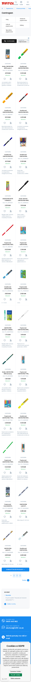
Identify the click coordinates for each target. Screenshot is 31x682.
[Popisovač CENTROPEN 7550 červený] (8, 230)
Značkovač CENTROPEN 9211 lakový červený (23, 111)
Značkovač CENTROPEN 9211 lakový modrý (8, 155)
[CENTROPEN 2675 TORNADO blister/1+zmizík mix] (8, 186)
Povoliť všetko (15, 675)
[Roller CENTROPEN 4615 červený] (8, 359)
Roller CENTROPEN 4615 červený (7, 373)
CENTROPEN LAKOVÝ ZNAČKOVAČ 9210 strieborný (23, 505)
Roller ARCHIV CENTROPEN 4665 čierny (23, 199)
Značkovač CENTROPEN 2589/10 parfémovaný (23, 155)
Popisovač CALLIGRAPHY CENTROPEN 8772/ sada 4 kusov (7, 505)
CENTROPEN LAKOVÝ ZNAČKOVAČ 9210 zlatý (7, 549)
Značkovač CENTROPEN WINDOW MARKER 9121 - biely (23, 549)
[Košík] (21, 3)
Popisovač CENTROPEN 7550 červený (7, 243)
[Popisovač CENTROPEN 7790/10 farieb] (23, 230)
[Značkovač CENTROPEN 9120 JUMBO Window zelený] (23, 54)
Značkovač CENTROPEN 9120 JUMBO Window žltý (23, 417)
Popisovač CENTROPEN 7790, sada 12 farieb (7, 417)
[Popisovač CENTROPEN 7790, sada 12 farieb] (8, 403)
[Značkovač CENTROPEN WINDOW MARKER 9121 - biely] (23, 536)
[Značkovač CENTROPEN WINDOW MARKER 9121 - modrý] (8, 274)
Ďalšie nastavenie (15, 678)
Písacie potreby (20, 8)
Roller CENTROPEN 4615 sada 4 (7, 67)
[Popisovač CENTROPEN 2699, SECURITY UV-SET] (23, 315)
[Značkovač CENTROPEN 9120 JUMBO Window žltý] (23, 403)
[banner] (8, 3)
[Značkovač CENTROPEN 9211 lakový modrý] (8, 142)
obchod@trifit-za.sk (15, 628)
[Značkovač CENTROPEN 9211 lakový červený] (23, 98)
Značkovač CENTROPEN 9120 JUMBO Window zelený (23, 67)
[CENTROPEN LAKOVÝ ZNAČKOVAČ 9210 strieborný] (23, 491)
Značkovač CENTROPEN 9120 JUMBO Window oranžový (8, 111)
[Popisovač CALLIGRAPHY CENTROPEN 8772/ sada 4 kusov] (8, 491)
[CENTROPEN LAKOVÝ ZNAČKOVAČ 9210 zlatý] (8, 536)
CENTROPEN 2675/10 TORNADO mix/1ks (8, 329)
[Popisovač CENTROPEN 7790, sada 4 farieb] (23, 359)
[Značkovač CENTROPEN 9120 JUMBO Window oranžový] (8, 98)
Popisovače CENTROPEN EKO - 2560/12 (23, 287)
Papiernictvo (9, 8)
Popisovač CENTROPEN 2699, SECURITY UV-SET (23, 329)
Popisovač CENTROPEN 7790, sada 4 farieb (23, 373)
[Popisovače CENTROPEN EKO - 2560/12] (23, 274)
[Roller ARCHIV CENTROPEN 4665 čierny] (23, 186)
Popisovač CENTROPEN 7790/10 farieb (23, 243)
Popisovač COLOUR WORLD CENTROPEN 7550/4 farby (23, 461)
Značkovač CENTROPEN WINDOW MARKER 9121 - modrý (7, 287)
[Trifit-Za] (2, 8)
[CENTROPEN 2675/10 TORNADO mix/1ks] (8, 315)
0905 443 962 (12, 621)
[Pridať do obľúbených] (5, 79)
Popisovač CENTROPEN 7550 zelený (7, 461)
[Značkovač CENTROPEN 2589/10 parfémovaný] (23, 142)
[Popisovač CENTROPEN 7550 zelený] (8, 447)
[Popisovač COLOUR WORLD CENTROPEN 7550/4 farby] (23, 447)
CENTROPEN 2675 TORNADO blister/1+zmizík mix (7, 199)
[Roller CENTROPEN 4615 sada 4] (8, 54)
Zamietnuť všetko (15, 671)
